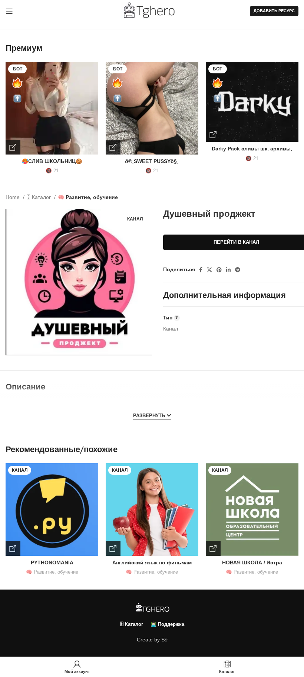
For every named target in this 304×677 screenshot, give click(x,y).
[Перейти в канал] (13, 548)
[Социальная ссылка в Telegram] (237, 270)
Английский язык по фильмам (152, 562)
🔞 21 (52, 170)
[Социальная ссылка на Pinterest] (219, 270)
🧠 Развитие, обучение (88, 197)
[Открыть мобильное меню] (9, 11)
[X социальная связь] (209, 270)
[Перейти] (13, 147)
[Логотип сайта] (152, 11)
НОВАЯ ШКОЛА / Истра (252, 562)
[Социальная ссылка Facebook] (201, 270)
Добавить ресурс (274, 11)
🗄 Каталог (39, 197)
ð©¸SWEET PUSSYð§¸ (152, 161)
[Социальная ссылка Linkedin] (228, 270)
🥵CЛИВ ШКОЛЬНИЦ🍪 (52, 161)
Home (13, 197)
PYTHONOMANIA (52, 562)
